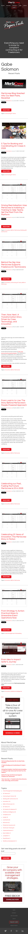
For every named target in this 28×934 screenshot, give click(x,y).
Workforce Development (10, 841)
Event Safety (7, 833)
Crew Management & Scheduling (13, 633)
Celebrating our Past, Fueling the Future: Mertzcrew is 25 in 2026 (12, 486)
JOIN (20, 5)
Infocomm (6, 822)
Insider (5, 817)
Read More (6, 110)
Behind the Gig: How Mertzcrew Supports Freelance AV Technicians (13, 264)
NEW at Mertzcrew (15, 230)
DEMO (14, 7)
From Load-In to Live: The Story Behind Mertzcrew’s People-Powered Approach (14, 402)
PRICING (8, 5)
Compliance (6, 814)
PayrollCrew (6, 838)
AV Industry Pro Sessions (9, 809)
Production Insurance (9, 825)
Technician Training (8, 827)
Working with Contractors (10, 798)
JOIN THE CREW (14, 915)
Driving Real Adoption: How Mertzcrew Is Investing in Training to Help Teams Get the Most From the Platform (14, 210)
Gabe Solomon (9, 100)
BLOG (2, 5)
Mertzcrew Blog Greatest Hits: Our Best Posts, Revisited (13, 95)
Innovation (7, 230)
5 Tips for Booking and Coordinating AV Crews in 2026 (13, 146)
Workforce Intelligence (16, 691)
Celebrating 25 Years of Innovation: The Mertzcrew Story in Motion (13, 536)
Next (2, 697)
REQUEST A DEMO (14, 922)
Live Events (6, 819)
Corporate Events (8, 830)
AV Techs (6, 806)
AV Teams (6, 793)
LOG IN (25, 5)
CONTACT (14, 5)
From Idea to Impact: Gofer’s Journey (11, 660)
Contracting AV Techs (10, 113)
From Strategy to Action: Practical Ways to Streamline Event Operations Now (12, 614)
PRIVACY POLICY (14, 925)
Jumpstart (6, 835)
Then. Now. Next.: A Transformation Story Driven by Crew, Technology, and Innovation (11, 319)
